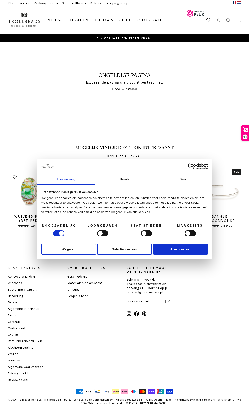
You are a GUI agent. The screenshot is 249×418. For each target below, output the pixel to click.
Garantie (14, 322)
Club (125, 20)
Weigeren (68, 249)
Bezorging (15, 296)
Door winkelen (124, 89)
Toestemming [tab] (66, 179)
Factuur (13, 315)
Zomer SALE (149, 20)
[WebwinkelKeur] (195, 20)
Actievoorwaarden (21, 276)
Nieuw (55, 20)
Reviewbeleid (18, 380)
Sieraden (78, 20)
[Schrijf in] (167, 301)
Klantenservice (19, 3)
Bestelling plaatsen (22, 289)
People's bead (77, 296)
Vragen (13, 354)
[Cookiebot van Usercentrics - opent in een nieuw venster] (191, 166)
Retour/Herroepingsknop (109, 3)
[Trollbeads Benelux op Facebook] (136, 313)
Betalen (13, 302)
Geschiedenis (77, 276)
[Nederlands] (239, 3)
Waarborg (15, 360)
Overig (13, 334)
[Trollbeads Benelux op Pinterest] (144, 313)
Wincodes (15, 283)
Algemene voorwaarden (25, 367)
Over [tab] (183, 179)
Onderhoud (16, 328)
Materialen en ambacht (84, 283)
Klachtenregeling (20, 347)
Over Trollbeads (74, 3)
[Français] (235, 3)
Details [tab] (124, 179)
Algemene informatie (23, 309)
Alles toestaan (180, 249)
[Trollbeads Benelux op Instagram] (129, 313)
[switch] (102, 233)
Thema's (104, 20)
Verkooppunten (46, 3)
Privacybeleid (18, 373)
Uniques (73, 289)
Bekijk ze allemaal (124, 156)
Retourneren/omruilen (25, 341)
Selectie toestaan (124, 249)
